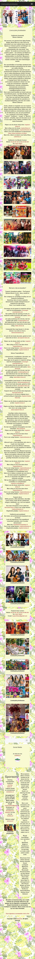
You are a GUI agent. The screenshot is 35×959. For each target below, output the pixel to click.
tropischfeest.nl (25, 128)
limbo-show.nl (19, 326)
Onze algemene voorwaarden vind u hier (17, 913)
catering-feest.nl (10, 786)
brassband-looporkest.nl (20, 524)
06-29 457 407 (15, 142)
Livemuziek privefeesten (9, 4)
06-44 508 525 (25, 142)
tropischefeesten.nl (25, 130)
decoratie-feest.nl (17, 392)
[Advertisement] (17, 941)
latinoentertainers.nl (17, 332)
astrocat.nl (10, 821)
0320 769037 (18, 143)
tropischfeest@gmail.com (19, 145)
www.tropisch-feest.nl (17, 410)
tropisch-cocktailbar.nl (17, 483)
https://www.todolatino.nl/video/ (17, 133)
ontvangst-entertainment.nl (20, 311)
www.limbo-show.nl (19, 377)
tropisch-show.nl (24, 350)
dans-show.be (21, 428)
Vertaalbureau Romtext (9, 811)
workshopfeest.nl (23, 320)
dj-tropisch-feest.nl (23, 338)
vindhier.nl (17, 755)
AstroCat (19, 918)
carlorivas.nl (17, 136)
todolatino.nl (10, 792)
